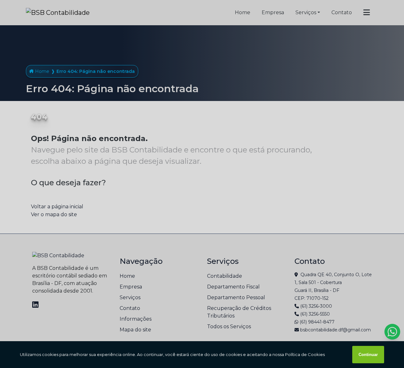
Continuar (368, 354)
